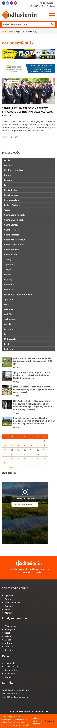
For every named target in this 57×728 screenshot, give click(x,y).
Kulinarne (8, 349)
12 (18, 449)
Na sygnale (10, 629)
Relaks (7, 344)
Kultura (8, 643)
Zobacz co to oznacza (36, 721)
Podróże (8, 314)
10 (5, 449)
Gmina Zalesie (10, 254)
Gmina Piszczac (11, 229)
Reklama (34, 569)
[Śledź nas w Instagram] (11, 3)
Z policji (7, 259)
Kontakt (37, 572)
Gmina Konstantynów (14, 239)
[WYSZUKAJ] (28, 24)
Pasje (6, 334)
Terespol (8, 210)
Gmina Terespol (11, 234)
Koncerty (8, 289)
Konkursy (9, 606)
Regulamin (10, 673)
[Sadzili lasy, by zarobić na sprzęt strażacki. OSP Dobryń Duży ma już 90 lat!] (28, 91)
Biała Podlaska (11, 195)
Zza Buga (8, 165)
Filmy (6, 304)
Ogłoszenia (10, 595)
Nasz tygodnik (23, 572)
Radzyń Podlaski (12, 205)
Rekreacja (8, 329)
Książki (7, 274)
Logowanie (10, 663)
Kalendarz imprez (13, 602)
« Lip (12, 467)
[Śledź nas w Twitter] (7, 3)
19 (18, 454)
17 (5, 454)
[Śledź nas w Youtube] (15, 3)
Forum (8, 599)
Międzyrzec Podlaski (13, 170)
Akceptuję (49, 721)
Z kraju (7, 175)
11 (12, 449)
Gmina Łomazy (11, 224)
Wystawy (8, 279)
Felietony (8, 309)
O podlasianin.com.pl (17, 569)
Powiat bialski (10, 190)
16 (44, 449)
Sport (7, 633)
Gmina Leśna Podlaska (14, 215)
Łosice (7, 185)
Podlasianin (7, 31)
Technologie (9, 319)
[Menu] (52, 15)
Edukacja (9, 646)
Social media (11, 670)
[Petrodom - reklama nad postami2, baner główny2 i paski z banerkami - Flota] (28, 53)
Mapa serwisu (11, 666)
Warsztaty (9, 284)
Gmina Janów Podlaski (14, 244)
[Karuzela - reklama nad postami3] (28, 68)
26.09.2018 (13, 81)
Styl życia (9, 650)
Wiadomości (10, 626)
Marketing (45, 569)
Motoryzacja (10, 339)
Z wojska (8, 269)
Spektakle (8, 299)
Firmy (7, 609)
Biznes (8, 639)
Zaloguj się (47, 3)
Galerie (8, 636)
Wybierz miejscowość (23, 504)
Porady (7, 324)
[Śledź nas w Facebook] (3, 3)
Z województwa (11, 200)
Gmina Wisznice (11, 249)
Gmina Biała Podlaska (14, 220)
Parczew (8, 180)
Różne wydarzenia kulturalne (18, 294)
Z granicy (8, 264)
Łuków (7, 160)
